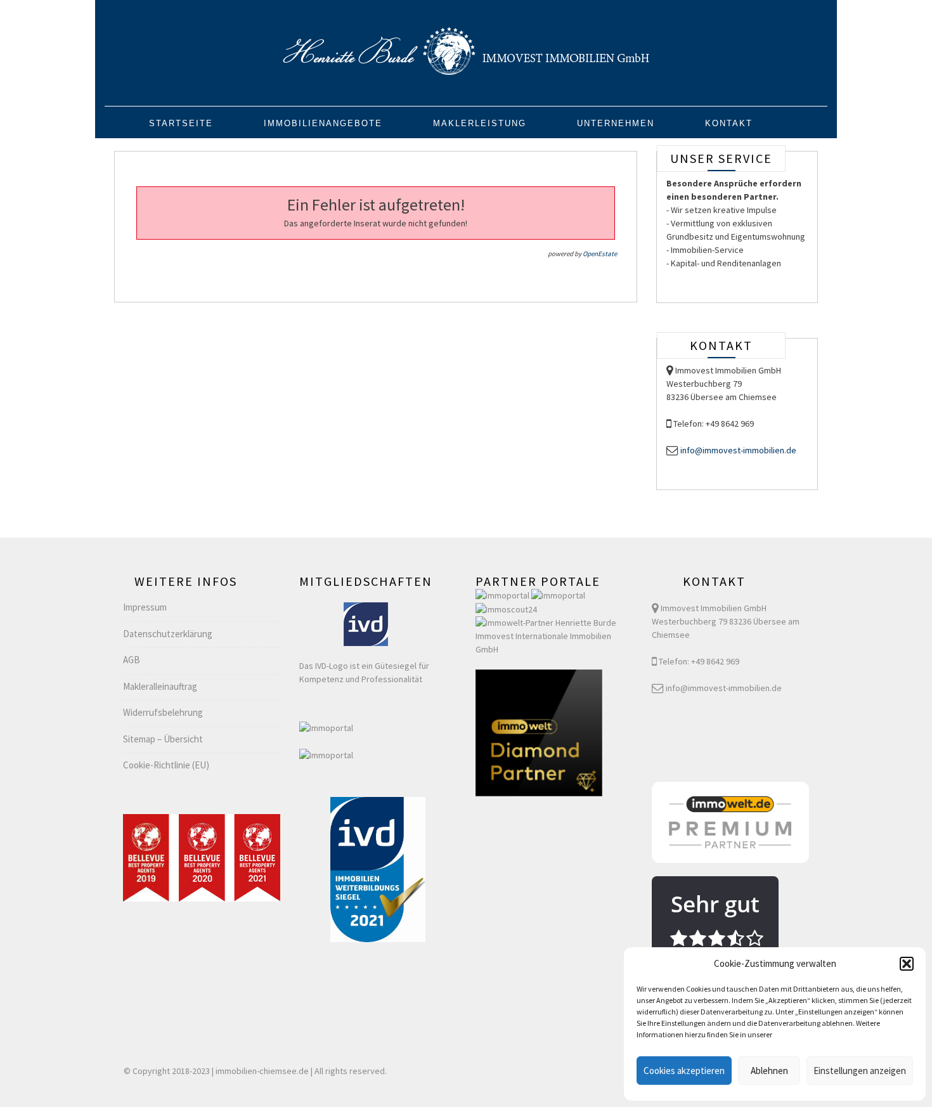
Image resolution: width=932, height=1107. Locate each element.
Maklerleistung (479, 123)
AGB (131, 660)
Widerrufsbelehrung (163, 712)
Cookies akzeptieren (684, 1071)
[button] (906, 963)
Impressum (145, 607)
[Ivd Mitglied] (365, 623)
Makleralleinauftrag (160, 686)
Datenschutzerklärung (167, 634)
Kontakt (729, 123)
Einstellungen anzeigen (859, 1071)
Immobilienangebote (323, 123)
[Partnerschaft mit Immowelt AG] (554, 635)
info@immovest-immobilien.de (738, 450)
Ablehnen (769, 1071)
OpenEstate (600, 253)
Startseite (181, 123)
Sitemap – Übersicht (163, 739)
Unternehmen (615, 123)
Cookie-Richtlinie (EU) (166, 765)
